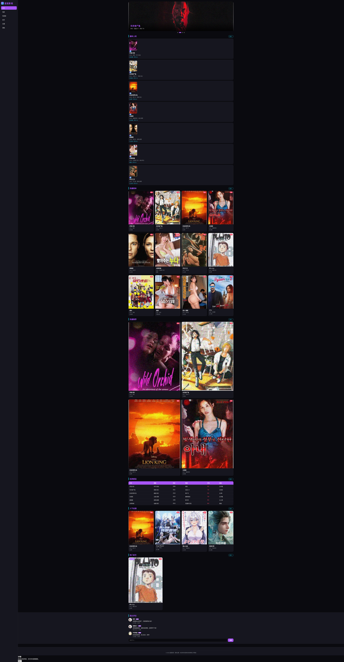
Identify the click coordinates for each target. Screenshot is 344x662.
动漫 (3, 24)
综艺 (3, 20)
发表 (231, 640)
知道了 (20, 661)
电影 (3, 12)
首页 (3, 8)
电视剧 (4, 16)
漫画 (3, 27)
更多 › (231, 36)
